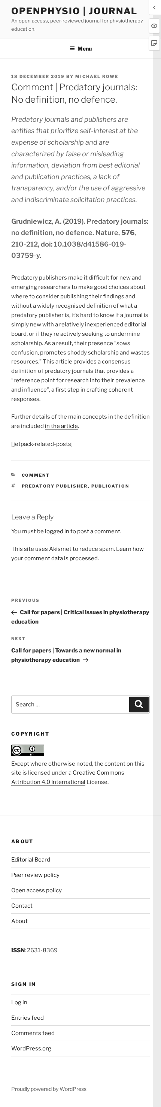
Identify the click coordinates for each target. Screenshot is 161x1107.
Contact (22, 905)
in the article (61, 426)
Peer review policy (35, 875)
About (19, 921)
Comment (36, 475)
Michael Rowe (96, 76)
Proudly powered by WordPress (48, 1089)
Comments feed (33, 1033)
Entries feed (27, 1017)
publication (110, 486)
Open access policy (36, 890)
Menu (85, 48)
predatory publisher (55, 486)
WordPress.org (31, 1048)
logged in (57, 531)
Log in (19, 1002)
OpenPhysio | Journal (74, 11)
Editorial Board (30, 859)
